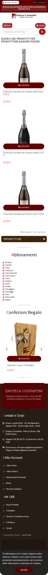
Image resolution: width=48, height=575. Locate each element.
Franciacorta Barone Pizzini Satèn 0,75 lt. (23, 154)
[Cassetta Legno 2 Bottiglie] (24, 342)
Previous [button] (6, 349)
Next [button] (41, 349)
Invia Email (26, 535)
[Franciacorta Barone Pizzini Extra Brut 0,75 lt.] (24, 68)
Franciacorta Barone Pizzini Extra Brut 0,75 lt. (23, 93)
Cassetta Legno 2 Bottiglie (20, 365)
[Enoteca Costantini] (24, 16)
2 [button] (20, 377)
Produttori (12, 239)
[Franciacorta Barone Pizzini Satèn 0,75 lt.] (24, 129)
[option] (24, 349)
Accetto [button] (24, 570)
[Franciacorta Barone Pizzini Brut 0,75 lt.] (24, 190)
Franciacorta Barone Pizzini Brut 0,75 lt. (23, 214)
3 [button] (22, 377)
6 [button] (30, 377)
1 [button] (17, 377)
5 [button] (28, 377)
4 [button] (25, 377)
